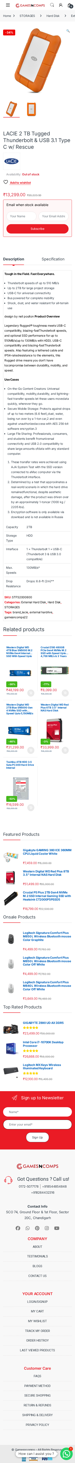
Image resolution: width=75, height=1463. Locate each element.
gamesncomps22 (16, 617)
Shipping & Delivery (37, 1415)
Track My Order (37, 1331)
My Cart (37, 1311)
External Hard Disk (33, 602)
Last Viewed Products (37, 1350)
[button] (68, 30)
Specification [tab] (53, 259)
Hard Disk (53, 15)
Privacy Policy (37, 1425)
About (37, 1246)
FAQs (37, 1376)
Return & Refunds (37, 1405)
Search (52, 5)
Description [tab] (13, 259)
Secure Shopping (37, 1395)
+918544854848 (54, 1186)
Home (7, 15)
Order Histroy (37, 1340)
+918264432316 (42, 1192)
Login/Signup (37, 1301)
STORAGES (27, 15)
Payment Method (37, 1386)
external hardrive (41, 612)
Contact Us (37, 1276)
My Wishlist (37, 1321)
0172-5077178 (28, 1186)
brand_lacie (20, 612)
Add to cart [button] (30, 693)
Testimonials (37, 1256)
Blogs (37, 1266)
